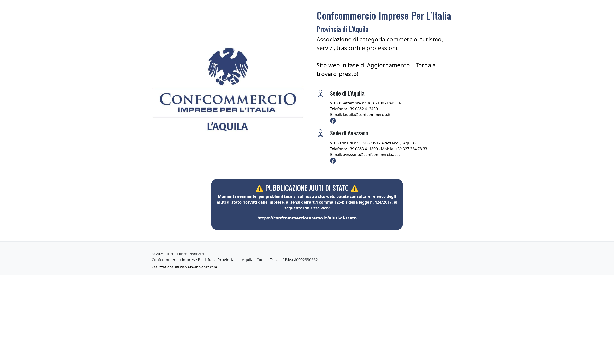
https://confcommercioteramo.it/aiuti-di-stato (307, 218)
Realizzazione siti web (184, 267)
